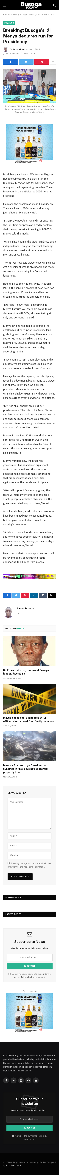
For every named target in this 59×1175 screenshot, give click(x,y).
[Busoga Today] (31, 5)
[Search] (54, 5)
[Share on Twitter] (26, 62)
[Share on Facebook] (10, 62)
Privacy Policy (27, 977)
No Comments (12, 53)
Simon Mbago (19, 49)
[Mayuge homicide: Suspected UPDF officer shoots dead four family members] (29, 699)
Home (6, 14)
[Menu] (5, 5)
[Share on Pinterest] (41, 62)
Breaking (9, 23)
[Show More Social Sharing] (53, 62)
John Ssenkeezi (13, 1165)
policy (44, 1136)
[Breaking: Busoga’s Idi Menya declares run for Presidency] (29, 86)
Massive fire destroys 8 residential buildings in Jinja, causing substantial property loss (25, 769)
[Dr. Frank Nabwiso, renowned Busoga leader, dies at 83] (29, 651)
